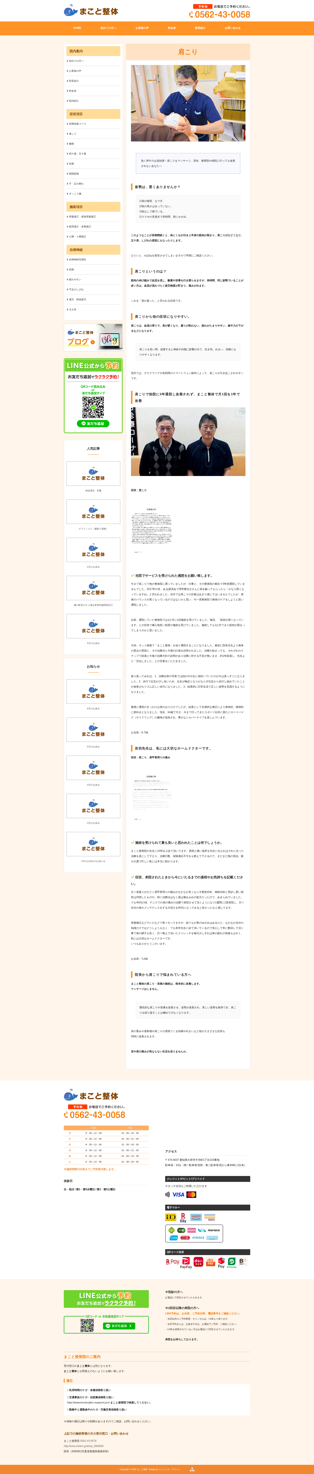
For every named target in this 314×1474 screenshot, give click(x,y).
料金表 (172, 28)
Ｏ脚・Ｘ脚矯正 (77, 236)
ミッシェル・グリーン (169, 1469)
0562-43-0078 (88, 1440)
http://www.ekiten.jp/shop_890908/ (84, 1446)
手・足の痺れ (76, 183)
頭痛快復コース (77, 123)
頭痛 (71, 269)
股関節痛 (74, 173)
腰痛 (71, 143)
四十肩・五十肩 (77, 153)
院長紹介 (200, 28)
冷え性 (72, 309)
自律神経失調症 (77, 259)
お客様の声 (142, 28)
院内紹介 (74, 100)
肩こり (72, 133)
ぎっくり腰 (75, 193)
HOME (77, 28)
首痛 (71, 163)
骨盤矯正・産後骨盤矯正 (82, 216)
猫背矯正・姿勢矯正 (80, 226)
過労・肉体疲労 (77, 299)
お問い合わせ (233, 28)
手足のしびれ (76, 289)
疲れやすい (75, 279)
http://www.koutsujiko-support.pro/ (88, 1402)
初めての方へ (108, 28)
